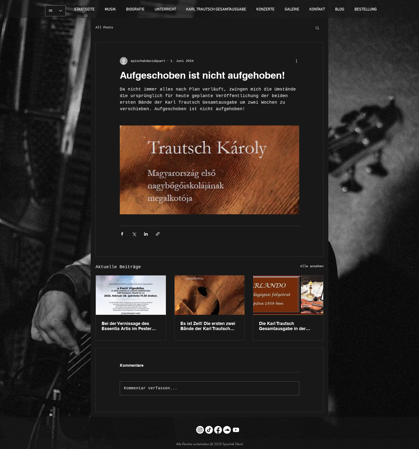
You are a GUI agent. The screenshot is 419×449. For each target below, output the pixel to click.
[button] (317, 28)
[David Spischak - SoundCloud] (227, 430)
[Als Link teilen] (157, 234)
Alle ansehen (311, 266)
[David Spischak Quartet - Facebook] (218, 430)
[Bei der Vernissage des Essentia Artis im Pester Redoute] (131, 295)
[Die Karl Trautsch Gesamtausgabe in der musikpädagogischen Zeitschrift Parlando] (288, 295)
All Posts (104, 27)
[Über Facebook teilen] (122, 234)
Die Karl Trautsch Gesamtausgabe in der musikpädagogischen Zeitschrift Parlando (282, 326)
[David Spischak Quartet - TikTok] (209, 430)
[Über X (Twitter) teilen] (134, 234)
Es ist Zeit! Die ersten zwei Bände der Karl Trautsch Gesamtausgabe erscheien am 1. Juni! (208, 326)
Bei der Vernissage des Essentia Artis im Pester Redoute (127, 326)
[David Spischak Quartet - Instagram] (200, 430)
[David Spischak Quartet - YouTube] (236, 430)
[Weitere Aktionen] (296, 61)
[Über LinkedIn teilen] (146, 234)
